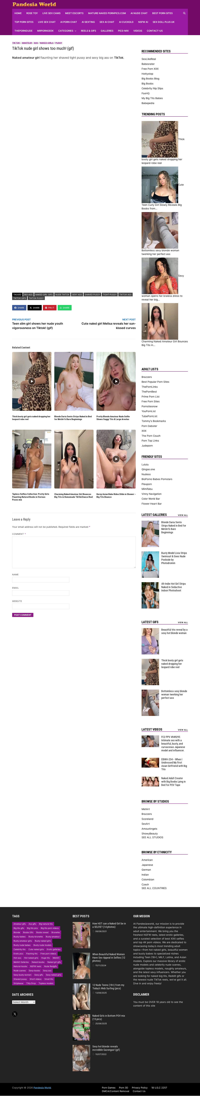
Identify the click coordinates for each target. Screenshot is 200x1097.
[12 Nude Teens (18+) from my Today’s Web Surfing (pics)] (81, 985)
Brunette (56, 932)
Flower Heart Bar (152, 503)
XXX (144, 430)
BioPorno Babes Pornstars (157, 479)
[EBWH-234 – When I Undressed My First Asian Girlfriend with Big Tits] (150, 759)
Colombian (148, 879)
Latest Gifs (150, 622)
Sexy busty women (22, 975)
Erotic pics (18, 953)
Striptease (18, 983)
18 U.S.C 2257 (159, 1087)
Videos (137, 30)
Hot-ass (17, 958)
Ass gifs (32, 924)
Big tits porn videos (50, 928)
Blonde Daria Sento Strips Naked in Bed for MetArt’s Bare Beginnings (73, 418)
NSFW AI (143, 21)
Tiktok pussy (36, 298)
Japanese (147, 864)
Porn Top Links (150, 440)
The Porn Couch (151, 435)
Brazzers (147, 377)
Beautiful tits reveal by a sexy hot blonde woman (174, 631)
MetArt (146, 809)
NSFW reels (35, 966)
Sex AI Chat (107, 21)
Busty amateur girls (23, 941)
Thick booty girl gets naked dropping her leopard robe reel (172, 664)
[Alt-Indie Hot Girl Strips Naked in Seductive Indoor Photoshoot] (150, 583)
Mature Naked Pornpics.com (107, 13)
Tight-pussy (110, 294)
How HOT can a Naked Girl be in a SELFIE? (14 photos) (109, 925)
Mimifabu (147, 488)
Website (17, 601)
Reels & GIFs (88, 30)
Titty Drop (31, 983)
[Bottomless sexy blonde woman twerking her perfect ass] (150, 691)
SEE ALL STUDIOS (152, 837)
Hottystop (147, 73)
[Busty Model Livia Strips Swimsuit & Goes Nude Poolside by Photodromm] (150, 553)
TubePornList (149, 416)
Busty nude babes (22, 945)
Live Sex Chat (47, 21)
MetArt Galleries (21, 962)
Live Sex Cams (51, 13)
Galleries (107, 30)
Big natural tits (46, 924)
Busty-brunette (36, 936)
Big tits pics (32, 928)
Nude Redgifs (50, 966)
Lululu (145, 464)
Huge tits (45, 958)
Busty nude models (42, 945)
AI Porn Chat (68, 21)
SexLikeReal (149, 59)
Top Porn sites (23, 21)
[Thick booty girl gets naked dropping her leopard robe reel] (150, 660)
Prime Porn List (150, 396)
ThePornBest (149, 391)
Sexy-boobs (34, 970)
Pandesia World (42, 1087)
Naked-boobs (38, 962)
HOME (18, 13)
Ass (36, 43)
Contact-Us (155, 30)
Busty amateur (53, 936)
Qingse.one (148, 469)
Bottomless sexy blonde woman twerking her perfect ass (174, 694)
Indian (145, 874)
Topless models (46, 983)
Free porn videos (48, 953)
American (147, 859)
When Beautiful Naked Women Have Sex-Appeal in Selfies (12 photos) (108, 958)
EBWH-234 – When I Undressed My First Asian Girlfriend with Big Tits (174, 764)
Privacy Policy (140, 1087)
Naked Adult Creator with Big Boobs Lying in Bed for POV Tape (173, 781)
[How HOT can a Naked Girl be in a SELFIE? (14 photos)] (81, 923)
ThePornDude (23, 30)
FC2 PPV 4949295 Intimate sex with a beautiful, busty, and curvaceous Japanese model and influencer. (173, 743)
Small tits (49, 979)
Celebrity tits (19, 949)
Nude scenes (20, 970)
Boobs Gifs (28, 932)
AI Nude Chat (139, 13)
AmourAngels (149, 828)
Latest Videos (152, 729)
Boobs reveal (42, 932)
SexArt (146, 823)
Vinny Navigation (151, 493)
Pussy (58, 43)
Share (21, 307)
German (146, 869)
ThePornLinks (150, 386)
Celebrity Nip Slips (152, 88)
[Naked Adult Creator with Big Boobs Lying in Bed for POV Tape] (150, 778)
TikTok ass (125, 294)
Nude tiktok (62, 294)
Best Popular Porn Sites (155, 381)
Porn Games (108, 1087)
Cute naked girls (36, 949)
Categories (65, 30)
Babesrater (148, 63)
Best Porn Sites (162, 13)
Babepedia (148, 103)
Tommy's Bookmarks (154, 421)
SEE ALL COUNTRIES (154, 888)
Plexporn (147, 484)
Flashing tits (31, 953)
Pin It (51, 307)
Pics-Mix (123, 30)
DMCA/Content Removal (115, 1091)
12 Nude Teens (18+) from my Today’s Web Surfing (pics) (108, 986)
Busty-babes (19, 936)
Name (15, 574)
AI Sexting (88, 21)
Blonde (17, 932)
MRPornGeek (45, 30)
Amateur (27, 43)
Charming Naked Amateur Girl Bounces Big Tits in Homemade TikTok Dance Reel (73, 495)
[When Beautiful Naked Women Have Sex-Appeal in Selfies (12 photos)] (81, 954)
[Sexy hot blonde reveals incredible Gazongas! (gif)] (81, 1046)
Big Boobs (147, 83)
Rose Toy (32, 13)
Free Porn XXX (150, 68)
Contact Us (139, 1091)
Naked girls (46, 43)
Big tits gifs (19, 928)
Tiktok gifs (19, 298)
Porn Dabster (149, 426)
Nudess (146, 474)
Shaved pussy (92, 294)
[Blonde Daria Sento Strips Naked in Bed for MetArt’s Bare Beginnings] (150, 522)
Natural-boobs (20, 966)
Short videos (35, 979)
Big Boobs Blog (150, 78)
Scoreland (147, 818)
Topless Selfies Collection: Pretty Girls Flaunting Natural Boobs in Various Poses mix (30, 497)
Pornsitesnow (150, 406)
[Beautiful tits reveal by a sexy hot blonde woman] (150, 629)
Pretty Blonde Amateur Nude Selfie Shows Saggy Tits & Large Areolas (113, 418)
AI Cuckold (126, 21)
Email (15, 588)
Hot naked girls (31, 958)
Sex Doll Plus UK (164, 21)
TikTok (16, 43)
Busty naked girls (43, 941)
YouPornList (149, 411)
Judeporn (147, 445)
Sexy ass (77, 294)
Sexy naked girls (53, 975)
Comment (19, 534)
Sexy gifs (38, 975)
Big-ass (28, 294)
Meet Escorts (74, 13)
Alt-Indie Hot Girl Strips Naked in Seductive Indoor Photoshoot (173, 587)
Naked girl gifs (44, 294)
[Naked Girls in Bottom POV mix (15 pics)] (81, 1015)
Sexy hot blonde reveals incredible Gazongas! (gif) (106, 1048)
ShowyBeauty (150, 833)
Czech (145, 884)
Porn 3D (123, 1087)
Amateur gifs (20, 924)
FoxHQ (145, 93)
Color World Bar (151, 498)
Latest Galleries (154, 515)
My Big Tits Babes (152, 98)
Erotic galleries (53, 949)
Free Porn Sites (151, 401)
